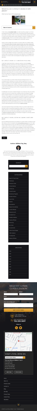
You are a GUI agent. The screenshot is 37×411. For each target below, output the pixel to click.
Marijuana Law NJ (12, 212)
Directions (9, 372)
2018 (10, 272)
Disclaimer (6, 399)
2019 (10, 269)
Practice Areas (7, 383)
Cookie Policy (7, 396)
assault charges (20, 44)
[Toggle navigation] (34, 1)
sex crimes (26, 44)
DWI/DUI (11, 201)
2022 (10, 261)
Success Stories (12, 227)
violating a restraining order (8, 112)
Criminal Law (11, 188)
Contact (20, 127)
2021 (10, 264)
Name (5, 291)
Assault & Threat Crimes (13, 178)
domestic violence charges (10, 44)
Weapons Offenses (12, 238)
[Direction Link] (18, 341)
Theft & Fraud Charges (13, 230)
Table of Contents (7, 27)
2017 (10, 274)
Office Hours (18, 372)
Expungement (12, 204)
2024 (10, 256)
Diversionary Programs (13, 193)
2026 (10, 251)
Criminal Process (12, 191)
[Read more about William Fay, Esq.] (18, 145)
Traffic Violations (12, 233)
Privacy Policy (7, 394)
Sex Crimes (11, 225)
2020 (10, 266)
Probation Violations (13, 217)
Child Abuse (11, 180)
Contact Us (6, 386)
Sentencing (11, 222)
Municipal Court (12, 214)
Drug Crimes (11, 199)
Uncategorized (12, 235)
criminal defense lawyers (22, 123)
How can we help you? (9, 302)
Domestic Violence (12, 196)
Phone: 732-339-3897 (10, 366)
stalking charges (23, 103)
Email (5, 296)
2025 (10, 253)
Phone (21, 291)
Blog (4, 4)
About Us (6, 380)
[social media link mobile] (16, 327)
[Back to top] (18, 405)
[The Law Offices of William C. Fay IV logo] (6, 2)
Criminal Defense (12, 186)
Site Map (6, 391)
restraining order (5, 37)
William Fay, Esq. (21, 143)
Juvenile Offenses (12, 209)
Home (5, 378)
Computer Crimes (12, 183)
